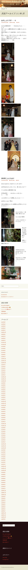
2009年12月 (3, 490)
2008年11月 (3, 515)
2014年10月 (3, 381)
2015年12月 (3, 358)
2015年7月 (3, 364)
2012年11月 (3, 425)
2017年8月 (3, 348)
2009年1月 (3, 511)
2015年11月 (3, 360)
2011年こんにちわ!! (7, 178)
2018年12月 (3, 332)
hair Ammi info (4, 294)
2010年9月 (3, 472)
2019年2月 (3, 328)
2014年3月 (3, 395)
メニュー (3, 8)
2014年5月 (3, 391)
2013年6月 (3, 413)
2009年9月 (3, 496)
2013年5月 (3, 415)
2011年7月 (3, 454)
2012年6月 (3, 431)
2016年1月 (3, 356)
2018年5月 (3, 338)
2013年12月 (3, 401)
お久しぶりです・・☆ (8, 20)
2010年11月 (3, 468)
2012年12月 (3, 423)
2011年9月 (3, 450)
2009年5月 (3, 504)
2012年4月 (3, 435)
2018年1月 (3, 340)
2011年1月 (3, 464)
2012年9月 (3, 427)
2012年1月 (3, 442)
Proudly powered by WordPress (7, 567)
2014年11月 (3, 379)
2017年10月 (3, 344)
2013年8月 (3, 409)
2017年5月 (3, 350)
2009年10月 (3, 494)
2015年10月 (3, 362)
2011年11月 (3, 446)
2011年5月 (3, 458)
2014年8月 (3, 385)
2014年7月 (3, 387)
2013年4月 (3, 417)
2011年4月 (3, 460)
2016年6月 (3, 354)
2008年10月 (3, 517)
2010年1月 (3, 488)
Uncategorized (5, 559)
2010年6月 (3, 478)
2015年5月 (3, 368)
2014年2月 (3, 397)
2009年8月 (3, 498)
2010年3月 (3, 484)
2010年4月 (3, 482)
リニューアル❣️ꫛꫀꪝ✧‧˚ (6, 309)
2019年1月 (3, 330)
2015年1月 (3, 375)
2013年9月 (3, 407)
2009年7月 (3, 500)
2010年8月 (3, 474)
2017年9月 (3, 346)
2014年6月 (3, 389)
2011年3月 (3, 462)
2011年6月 (3, 456)
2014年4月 (3, 393)
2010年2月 (3, 486)
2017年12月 (3, 342)
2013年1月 (3, 421)
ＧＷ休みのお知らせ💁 (6, 307)
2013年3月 (3, 419)
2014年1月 (3, 399)
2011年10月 (3, 448)
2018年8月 (3, 334)
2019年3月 (3, 326)
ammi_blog (13, 22)
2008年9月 (3, 519)
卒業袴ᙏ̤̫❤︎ (3, 311)
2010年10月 (3, 470)
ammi (18, 22)
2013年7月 (3, 411)
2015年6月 (3, 366)
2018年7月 (3, 336)
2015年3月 (3, 370)
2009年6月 (3, 502)
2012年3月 (3, 437)
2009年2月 (3, 509)
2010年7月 (3, 476)
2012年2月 (3, 439)
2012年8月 (3, 429)
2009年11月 (3, 492)
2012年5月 (3, 433)
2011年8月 (3, 452)
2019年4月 (3, 324)
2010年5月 (3, 480)
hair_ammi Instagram (5, 305)
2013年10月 (3, 405)
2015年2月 (3, 372)
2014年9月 (3, 383)
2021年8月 (3, 322)
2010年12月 (3, 466)
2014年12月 (3, 377)
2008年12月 (3, 513)
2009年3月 (3, 507)
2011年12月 (3, 444)
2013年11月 (3, 403)
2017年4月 (3, 352)
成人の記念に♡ (4, 313)
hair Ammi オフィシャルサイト (7, 296)
